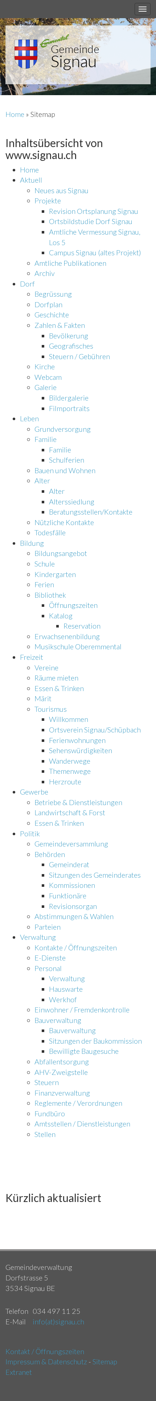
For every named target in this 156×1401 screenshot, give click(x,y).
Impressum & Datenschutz (46, 1361)
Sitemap (105, 1361)
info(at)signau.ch (58, 1321)
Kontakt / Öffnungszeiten (44, 1351)
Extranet (18, 1372)
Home (15, 114)
